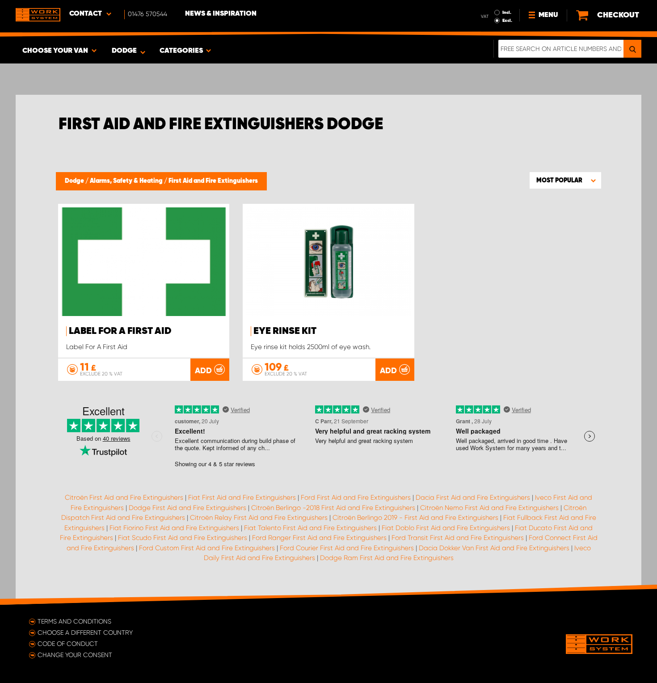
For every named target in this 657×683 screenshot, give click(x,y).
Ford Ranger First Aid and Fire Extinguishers (319, 538)
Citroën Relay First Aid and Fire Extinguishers (259, 518)
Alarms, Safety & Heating (127, 181)
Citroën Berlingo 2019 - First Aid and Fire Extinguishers (415, 518)
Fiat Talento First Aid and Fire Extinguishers (310, 528)
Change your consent (75, 654)
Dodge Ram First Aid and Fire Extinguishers (387, 558)
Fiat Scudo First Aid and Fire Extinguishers (182, 538)
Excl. (507, 20)
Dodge (75, 181)
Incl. (506, 12)
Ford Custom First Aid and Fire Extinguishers (207, 548)
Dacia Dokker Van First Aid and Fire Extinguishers (494, 548)
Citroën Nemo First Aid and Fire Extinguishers (489, 508)
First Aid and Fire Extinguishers (213, 181)
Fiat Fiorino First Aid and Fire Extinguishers (174, 528)
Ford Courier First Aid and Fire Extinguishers (347, 548)
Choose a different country (85, 632)
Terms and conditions (74, 621)
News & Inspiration (221, 13)
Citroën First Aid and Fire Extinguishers (124, 497)
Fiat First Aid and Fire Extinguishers (242, 497)
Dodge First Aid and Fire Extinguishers (187, 508)
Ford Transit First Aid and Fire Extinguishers (458, 538)
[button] (565, 180)
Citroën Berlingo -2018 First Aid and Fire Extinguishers (333, 508)
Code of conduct (68, 643)
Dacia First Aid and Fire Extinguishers (473, 497)
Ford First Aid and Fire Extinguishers (356, 497)
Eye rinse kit (284, 331)
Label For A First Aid (120, 331)
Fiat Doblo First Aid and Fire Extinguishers (446, 528)
